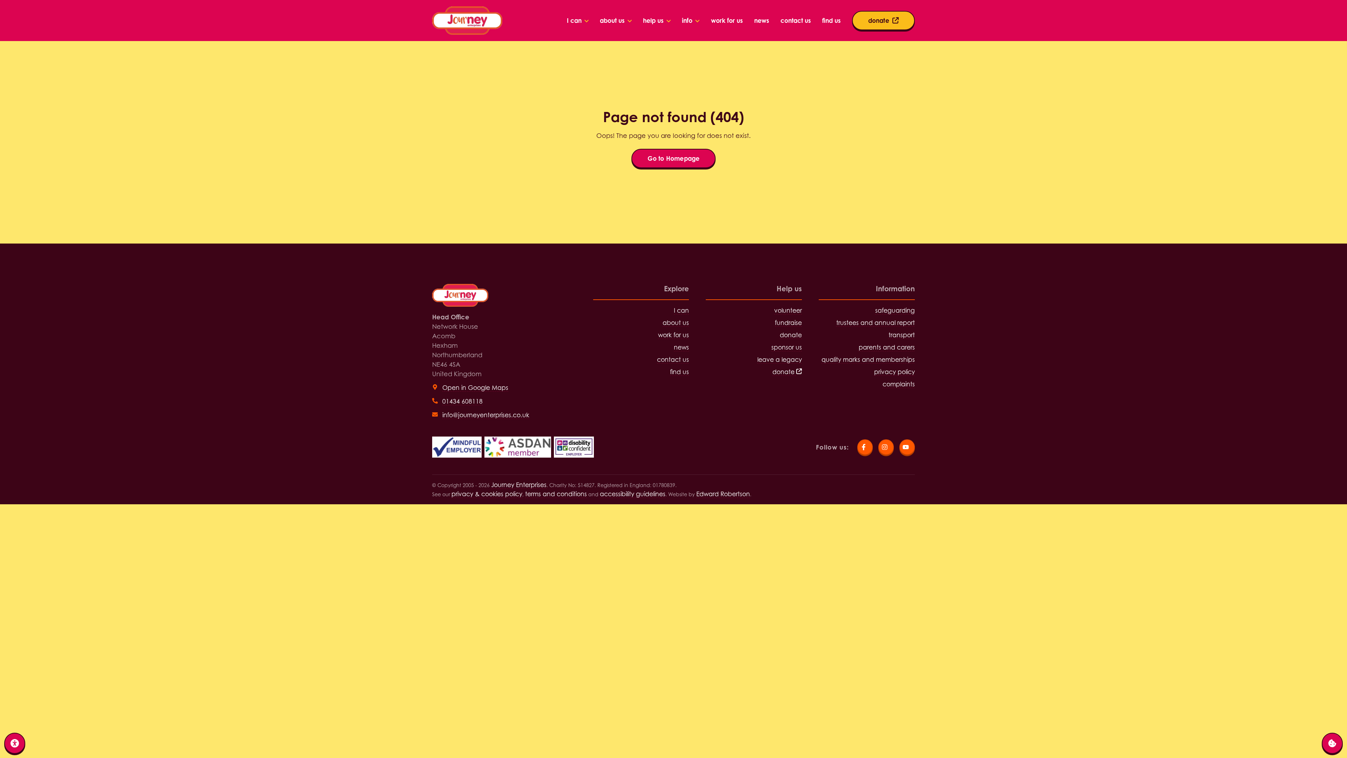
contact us (673, 359)
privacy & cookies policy (486, 494)
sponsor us (786, 347)
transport (902, 335)
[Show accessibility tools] (14, 743)
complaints (899, 384)
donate (791, 335)
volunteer (788, 310)
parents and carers (887, 347)
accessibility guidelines (632, 494)
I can (681, 310)
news (681, 347)
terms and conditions (556, 494)
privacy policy (894, 371)
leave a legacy (779, 359)
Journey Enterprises (519, 484)
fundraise (788, 322)
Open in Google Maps (475, 387)
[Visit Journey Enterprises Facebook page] (865, 447)
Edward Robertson (723, 494)
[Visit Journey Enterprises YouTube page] (907, 447)
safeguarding (895, 310)
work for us (673, 335)
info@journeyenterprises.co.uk (485, 415)
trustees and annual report (875, 322)
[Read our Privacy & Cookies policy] (1332, 743)
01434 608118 (462, 401)
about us (676, 322)
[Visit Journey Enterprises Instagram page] (886, 447)
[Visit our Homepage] (467, 20)
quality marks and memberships (868, 359)
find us (679, 371)
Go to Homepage (674, 158)
